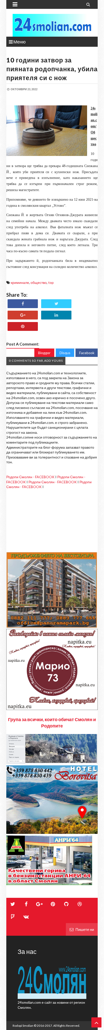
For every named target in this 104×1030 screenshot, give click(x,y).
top (51, 282)
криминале (20, 282)
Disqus (65, 353)
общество (39, 282)
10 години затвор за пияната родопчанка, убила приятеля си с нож (52, 68)
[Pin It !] (23, 326)
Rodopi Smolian (23, 1025)
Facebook (86, 353)
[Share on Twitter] (56, 304)
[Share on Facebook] (23, 304)
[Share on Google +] (23, 315)
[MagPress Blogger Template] (52, 25)
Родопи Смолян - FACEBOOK (30, 477)
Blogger (44, 353)
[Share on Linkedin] (56, 315)
